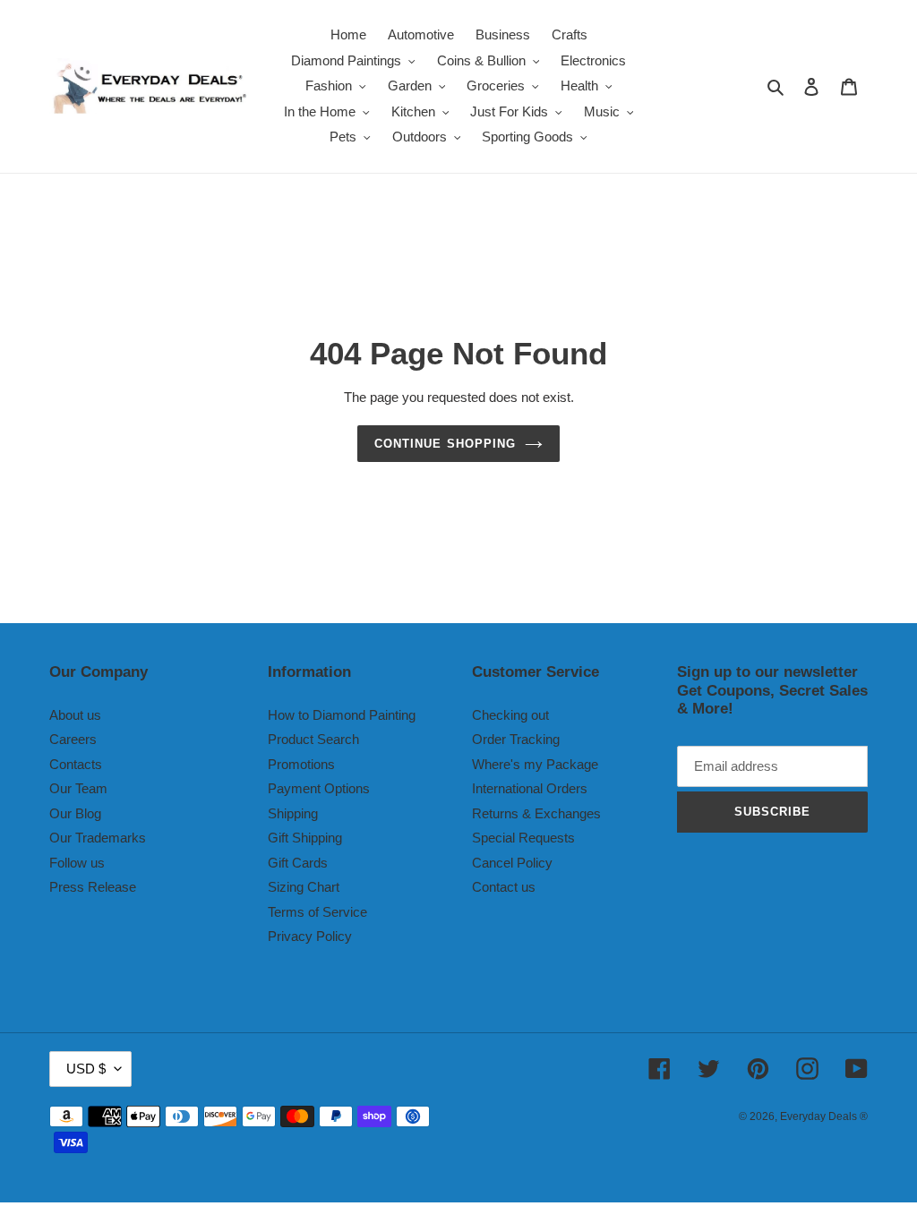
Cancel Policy (512, 862)
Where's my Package (535, 764)
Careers (73, 739)
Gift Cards (298, 862)
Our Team (78, 788)
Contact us (504, 886)
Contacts (75, 764)
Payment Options (319, 788)
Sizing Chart (303, 886)
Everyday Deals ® (824, 1116)
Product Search (313, 739)
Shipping (293, 813)
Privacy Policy (310, 936)
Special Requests (523, 837)
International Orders (529, 788)
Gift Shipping (305, 837)
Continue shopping (445, 443)
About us (75, 715)
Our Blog (75, 813)
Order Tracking (516, 739)
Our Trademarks (97, 837)
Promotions (301, 764)
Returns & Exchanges (536, 813)
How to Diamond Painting (342, 715)
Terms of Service (317, 911)
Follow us (77, 862)
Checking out (510, 715)
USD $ (86, 1068)
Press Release (92, 886)
